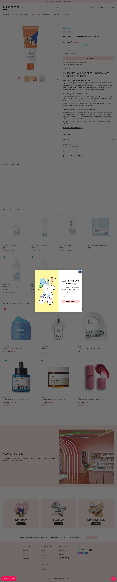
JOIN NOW (70, 301)
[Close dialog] (80, 272)
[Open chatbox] (113, 578)
